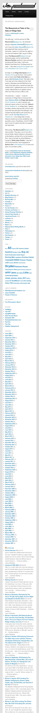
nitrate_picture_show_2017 (15, 278)
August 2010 (9, 472)
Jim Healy (19, 273)
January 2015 (9, 365)
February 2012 (9, 438)
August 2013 (9, 400)
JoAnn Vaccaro (19, 47)
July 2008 (8, 524)
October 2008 (9, 518)
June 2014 (8, 379)
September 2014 (10, 373)
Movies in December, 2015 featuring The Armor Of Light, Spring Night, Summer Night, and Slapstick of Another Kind (19, 596)
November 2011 (10, 444)
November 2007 (10, 541)
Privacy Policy (9, 15)
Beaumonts (17, 152)
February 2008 (9, 535)
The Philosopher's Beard (12, 302)
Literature (8, 220)
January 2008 (9, 537)
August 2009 (9, 497)
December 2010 (10, 463)
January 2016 (9, 340)
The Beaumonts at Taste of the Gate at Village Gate (17, 29)
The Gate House (19, 115)
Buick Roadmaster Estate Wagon (15, 255)
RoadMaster (16, 281)
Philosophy (8, 231)
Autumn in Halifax (24, 248)
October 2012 (9, 421)
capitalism (18, 257)
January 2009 (9, 512)
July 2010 (8, 474)
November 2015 (10, 344)
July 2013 (8, 403)
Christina (25, 257)
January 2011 (9, 461)
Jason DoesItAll (10, 293)
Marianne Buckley (19, 154)
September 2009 (10, 495)
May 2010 (8, 478)
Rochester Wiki (9, 318)
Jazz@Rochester (10, 313)
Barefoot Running (10, 195)
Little (26, 272)
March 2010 (8, 482)
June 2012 (8, 430)
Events (14, 11)
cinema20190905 (12, 260)
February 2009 (9, 510)
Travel (7, 239)
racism (7, 281)
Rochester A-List (18, 79)
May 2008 (8, 528)
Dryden (10, 266)
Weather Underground (12, 326)
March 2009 (8, 507)
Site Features (9, 235)
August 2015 (9, 350)
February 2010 (9, 484)
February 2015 (9, 363)
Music (7, 152)
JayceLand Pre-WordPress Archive (15, 170)
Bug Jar (25, 251)
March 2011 (8, 457)
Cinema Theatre (26, 260)
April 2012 (8, 434)
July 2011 (8, 451)
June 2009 (8, 501)
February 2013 (9, 413)
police (28, 278)
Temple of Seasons (11, 295)
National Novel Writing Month (14, 227)
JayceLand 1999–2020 (11, 565)
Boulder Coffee (17, 252)
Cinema (31, 257)
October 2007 (9, 543)
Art (6, 193)
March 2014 (8, 386)
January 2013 (9, 415)
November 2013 (10, 394)
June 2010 (8, 476)
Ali (9, 248)
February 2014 (9, 388)
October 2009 (9, 493)
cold (6, 262)
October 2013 (9, 396)
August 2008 (9, 522)
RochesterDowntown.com (13, 320)
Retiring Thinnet (10, 580)
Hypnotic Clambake (17, 44)
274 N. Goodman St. (12, 102)
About (20, 11)
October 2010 (9, 468)
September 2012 (10, 424)
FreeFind (14, 178)
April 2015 (8, 359)
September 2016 (10, 338)
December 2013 (10, 392)
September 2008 (10, 520)
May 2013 (8, 407)
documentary (21, 262)
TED (11, 283)
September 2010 (10, 470)
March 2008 (8, 533)
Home (7, 11)
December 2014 (10, 367)
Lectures (7, 218)
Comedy (7, 201)
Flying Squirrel (9, 269)
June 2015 (8, 354)
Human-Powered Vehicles (13, 212)
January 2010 (9, 486)
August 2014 (9, 375)
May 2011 (8, 455)
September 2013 (10, 398)
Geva (15, 269)
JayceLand (10, 548)
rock (21, 281)
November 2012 (10, 419)
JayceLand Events (10, 216)
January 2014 (9, 390)
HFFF (8, 272)
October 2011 (9, 447)
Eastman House (21, 266)
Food (19, 151)
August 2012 (9, 426)
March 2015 (8, 361)
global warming (21, 269)
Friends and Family (11, 210)
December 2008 (10, 514)
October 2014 (9, 371)
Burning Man (9, 199)
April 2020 (8, 335)
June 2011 (8, 453)
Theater (7, 237)
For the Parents (26, 151)
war (29, 283)
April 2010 (8, 480)
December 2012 (10, 417)
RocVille (7, 322)
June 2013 (8, 405)
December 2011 (10, 442)
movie (7, 275)
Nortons (27, 154)
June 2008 (8, 526)
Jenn (13, 272)
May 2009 (8, 503)
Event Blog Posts (10, 166)
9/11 (6, 248)
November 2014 (10, 369)
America (14, 248)
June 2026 (8, 333)
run (24, 281)
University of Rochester (20, 283)
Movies (7, 222)
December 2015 (10, 342)
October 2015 (9, 346)
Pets (6, 229)
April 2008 (8, 530)
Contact (27, 11)
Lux (30, 273)
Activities (8, 191)
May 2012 (8, 432)
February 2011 (9, 459)
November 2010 (10, 465)
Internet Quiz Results (11, 214)
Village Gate (19, 156)
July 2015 (8, 352)
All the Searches (10, 550)
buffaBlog (8, 309)
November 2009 (10, 491)
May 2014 (8, 382)
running (28, 281)
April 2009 (8, 505)
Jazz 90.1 (8, 311)
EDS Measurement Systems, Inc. (15, 290)
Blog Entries (14, 151)
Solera (7, 283)
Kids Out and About (11, 316)
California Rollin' (13, 100)
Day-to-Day (8, 204)
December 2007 (10, 539)
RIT (10, 281)
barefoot (8, 252)
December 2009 (10, 489)
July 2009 (8, 499)
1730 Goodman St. (19, 144)
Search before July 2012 (12, 176)
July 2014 (8, 377)
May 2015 (8, 356)
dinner (16, 263)
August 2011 (9, 449)
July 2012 (8, 428)
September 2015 (10, 348)
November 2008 (10, 516)
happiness (28, 269)
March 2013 (8, 411)
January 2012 (9, 440)
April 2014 (8, 384)
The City (7, 324)
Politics (7, 233)
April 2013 (8, 409)
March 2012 (8, 436)
